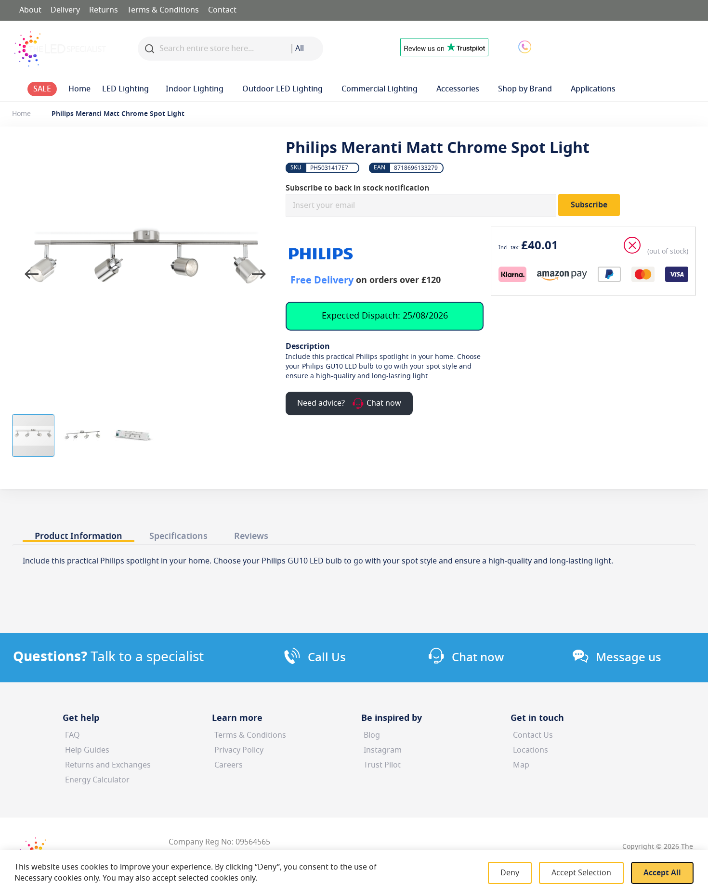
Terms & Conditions (163, 10)
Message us (628, 657)
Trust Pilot (382, 765)
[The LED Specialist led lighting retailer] (60, 49)
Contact (222, 10)
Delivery (65, 10)
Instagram (383, 750)
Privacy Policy (238, 750)
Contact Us (533, 735)
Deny (509, 873)
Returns (103, 10)
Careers (228, 765)
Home (21, 114)
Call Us (327, 657)
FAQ (72, 735)
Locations (530, 750)
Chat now (478, 657)
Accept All (662, 873)
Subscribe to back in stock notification (357, 188)
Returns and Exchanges (108, 765)
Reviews (251, 536)
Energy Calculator (97, 780)
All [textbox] (299, 48)
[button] (601, 46)
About (30, 10)
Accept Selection (581, 873)
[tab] (78, 533)
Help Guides (87, 750)
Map (521, 765)
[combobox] (307, 49)
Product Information (78, 536)
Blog (372, 735)
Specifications (178, 536)
